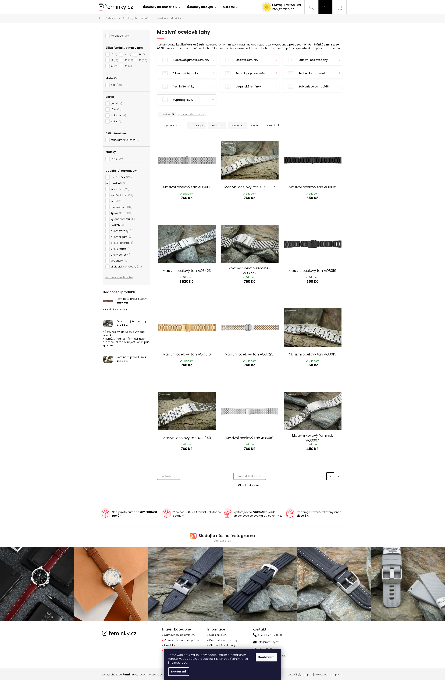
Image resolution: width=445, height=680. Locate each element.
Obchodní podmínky (222, 645)
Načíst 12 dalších (249, 476)
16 (141, 54)
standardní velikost (125, 140)
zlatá (115, 121)
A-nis (116, 158)
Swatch (117, 225)
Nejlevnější (196, 125)
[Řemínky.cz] (119, 633)
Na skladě (119, 35)
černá (116, 103)
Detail (186, 208)
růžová (116, 109)
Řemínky (169, 645)
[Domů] (109, 18)
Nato (116, 201)
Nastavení (178, 671)
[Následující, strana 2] (330, 476)
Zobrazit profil (222, 540)
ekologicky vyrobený (126, 266)
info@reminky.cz (283, 9)
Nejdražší (217, 125)
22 (142, 60)
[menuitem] (162, 7)
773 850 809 (292, 5)
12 (113, 54)
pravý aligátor (121, 237)
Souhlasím (266, 657)
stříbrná (118, 115)
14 (127, 54)
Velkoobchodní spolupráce (181, 640)
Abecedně (237, 125)
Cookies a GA (218, 634)
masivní (118, 183)
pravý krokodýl (121, 231)
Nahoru (170, 476)
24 (114, 66)
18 (114, 60)
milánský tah (121, 207)
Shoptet (307, 674)
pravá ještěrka (121, 243)
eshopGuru (336, 674)
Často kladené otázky (223, 640)
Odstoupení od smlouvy (179, 634)
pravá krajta (119, 249)
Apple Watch (120, 213)
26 (127, 66)
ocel (116, 85)
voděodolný (121, 195)
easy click (119, 189)
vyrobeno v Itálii (122, 219)
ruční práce (121, 177)
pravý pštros (120, 254)
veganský (119, 260)
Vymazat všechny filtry (119, 277)
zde (184, 663)
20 (128, 60)
